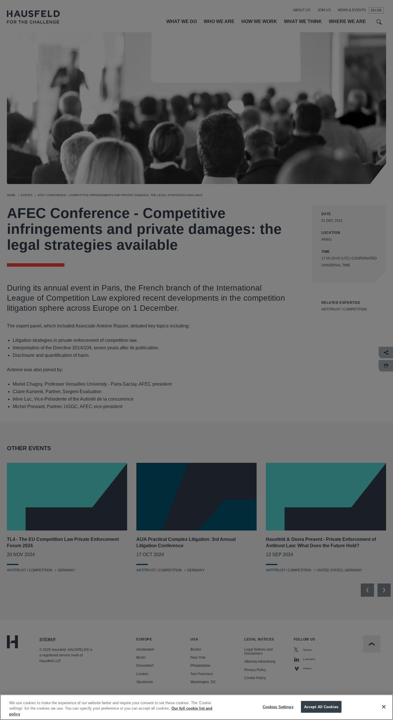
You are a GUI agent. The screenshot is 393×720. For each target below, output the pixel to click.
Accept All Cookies (321, 706)
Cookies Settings (278, 706)
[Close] (383, 706)
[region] (196, 707)
